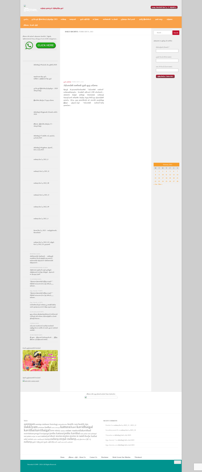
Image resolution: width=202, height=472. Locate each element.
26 (170, 181)
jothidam (41, 427)
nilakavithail (84, 430)
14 (177, 175)
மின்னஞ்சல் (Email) (162, 47)
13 (174, 175)
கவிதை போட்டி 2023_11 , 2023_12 (125, 425)
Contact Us (93, 457)
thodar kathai (91, 436)
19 (170, 178)
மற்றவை (170, 19)
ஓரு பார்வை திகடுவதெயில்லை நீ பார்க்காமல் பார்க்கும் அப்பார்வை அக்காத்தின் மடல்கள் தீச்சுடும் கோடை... (44, 316)
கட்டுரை (96, 19)
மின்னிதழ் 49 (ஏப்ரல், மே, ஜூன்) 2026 (45, 65)
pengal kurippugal (41, 433)
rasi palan (27, 436)
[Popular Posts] (40, 58)
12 (170, 175)
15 (155, 178)
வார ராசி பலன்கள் (67, 442)
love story (55, 430)
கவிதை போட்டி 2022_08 (41, 183)
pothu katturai (57, 433)
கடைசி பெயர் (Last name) (164, 66)
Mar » (160, 184)
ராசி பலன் (57, 442)
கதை (47, 439)
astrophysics (62, 424)
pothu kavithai (72, 433)
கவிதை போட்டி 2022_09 (41, 207)
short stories (56, 436)
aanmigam (29, 423)
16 (159, 178)
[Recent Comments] (52, 58)
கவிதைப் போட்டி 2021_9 (41, 195)
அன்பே (35, 439)
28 (177, 181)
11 (166, 175)
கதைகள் (73, 19)
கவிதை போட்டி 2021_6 (41, 159)
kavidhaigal (85, 427)
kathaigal (57, 427)
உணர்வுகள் (41, 439)
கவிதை (63, 19)
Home (62, 457)
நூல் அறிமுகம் (38, 442)
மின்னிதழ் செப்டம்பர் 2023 (123, 435)
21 (177, 178)
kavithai (29, 430)
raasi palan (83, 434)
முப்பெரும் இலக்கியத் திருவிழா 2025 (45, 19)
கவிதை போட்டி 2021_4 (41, 218)
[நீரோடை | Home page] (31, 8)
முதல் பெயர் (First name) (163, 57)
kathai (53, 427)
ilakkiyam (31, 427)
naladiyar (62, 431)
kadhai (48, 427)
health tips (83, 424)
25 (166, 181)
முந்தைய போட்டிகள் (128, 19)
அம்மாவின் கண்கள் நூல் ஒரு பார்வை (81, 85)
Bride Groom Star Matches (121, 457)
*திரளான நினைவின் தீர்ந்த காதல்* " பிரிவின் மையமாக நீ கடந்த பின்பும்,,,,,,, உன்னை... (41, 284)
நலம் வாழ (158, 19)
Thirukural (138, 457)
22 (155, 181)
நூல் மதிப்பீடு (85, 19)
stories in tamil (77, 436)
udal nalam (28, 439)
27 (174, 181)
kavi (73, 427)
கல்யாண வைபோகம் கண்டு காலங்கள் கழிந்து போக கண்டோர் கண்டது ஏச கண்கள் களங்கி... (44, 328)
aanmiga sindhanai (42, 424)
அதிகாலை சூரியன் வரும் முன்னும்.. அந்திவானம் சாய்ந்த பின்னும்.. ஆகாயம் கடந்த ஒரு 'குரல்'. (42, 272)
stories (65, 436)
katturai (65, 427)
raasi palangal (92, 434)
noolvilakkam (29, 434)
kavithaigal (42, 430)
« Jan (155, 184)
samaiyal (45, 436)
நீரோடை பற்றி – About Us (77, 457)
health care (73, 424)
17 (163, 178)
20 (174, 178)
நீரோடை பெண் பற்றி (31, 25)
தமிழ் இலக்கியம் (145, 19)
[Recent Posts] (28, 58)
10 (163, 175)
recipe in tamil (36, 436)
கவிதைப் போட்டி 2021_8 (41, 171)
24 (163, 181)
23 (159, 181)
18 (166, 178)
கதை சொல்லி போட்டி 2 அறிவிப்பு (164, 7)
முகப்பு (26, 19)
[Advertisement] (166, 123)
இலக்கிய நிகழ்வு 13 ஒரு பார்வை (44, 100)
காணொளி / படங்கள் (110, 19)
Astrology (53, 424)
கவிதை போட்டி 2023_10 (128, 430)
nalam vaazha (72, 430)
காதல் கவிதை (67, 438)
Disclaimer (104, 457)
